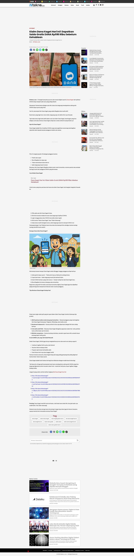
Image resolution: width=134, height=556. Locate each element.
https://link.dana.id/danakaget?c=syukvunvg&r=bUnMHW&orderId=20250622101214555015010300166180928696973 (56, 377)
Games (67, 5)
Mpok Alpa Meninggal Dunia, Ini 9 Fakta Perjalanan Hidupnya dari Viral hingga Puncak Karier (96, 147)
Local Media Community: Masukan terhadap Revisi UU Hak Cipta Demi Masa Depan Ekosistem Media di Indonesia (96, 60)
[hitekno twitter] (98, 5)
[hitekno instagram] (102, 5)
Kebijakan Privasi (79, 550)
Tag (55, 416)
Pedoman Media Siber (68, 550)
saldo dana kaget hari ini (70, 421)
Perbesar (77, 54)
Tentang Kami (57, 550)
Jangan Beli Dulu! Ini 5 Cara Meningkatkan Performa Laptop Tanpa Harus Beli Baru (96, 115)
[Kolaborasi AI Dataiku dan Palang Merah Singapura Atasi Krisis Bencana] (39, 504)
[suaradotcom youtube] (100, 5)
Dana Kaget (70, 99)
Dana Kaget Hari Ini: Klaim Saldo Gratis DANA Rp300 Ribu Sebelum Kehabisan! (54, 181)
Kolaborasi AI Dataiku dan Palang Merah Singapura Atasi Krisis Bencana (64, 497)
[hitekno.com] (37, 6)
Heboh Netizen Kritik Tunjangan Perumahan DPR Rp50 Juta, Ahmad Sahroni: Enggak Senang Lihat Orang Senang (96, 131)
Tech (82, 5)
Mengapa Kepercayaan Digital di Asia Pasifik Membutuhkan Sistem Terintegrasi (64, 511)
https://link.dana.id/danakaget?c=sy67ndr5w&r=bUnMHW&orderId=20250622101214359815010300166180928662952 (56, 384)
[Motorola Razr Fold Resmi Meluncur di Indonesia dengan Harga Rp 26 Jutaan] (84, 79)
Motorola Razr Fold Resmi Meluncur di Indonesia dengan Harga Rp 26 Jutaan (96, 76)
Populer (83, 48)
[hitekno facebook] (96, 5)
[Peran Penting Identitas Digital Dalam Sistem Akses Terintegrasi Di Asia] (39, 545)
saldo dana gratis (48, 421)
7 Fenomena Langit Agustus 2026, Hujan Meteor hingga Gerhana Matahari (96, 84)
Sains (72, 5)
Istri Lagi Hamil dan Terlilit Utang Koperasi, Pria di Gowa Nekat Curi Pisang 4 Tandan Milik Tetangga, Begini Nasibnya (96, 123)
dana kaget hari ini (37, 421)
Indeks (88, 5)
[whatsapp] (43, 50)
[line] (37, 50)
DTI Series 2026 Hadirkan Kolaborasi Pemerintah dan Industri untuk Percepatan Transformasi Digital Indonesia (96, 68)
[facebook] (30, 50)
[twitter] (34, 50)
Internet (53, 5)
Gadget (60, 5)
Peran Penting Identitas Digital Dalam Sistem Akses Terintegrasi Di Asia (64, 538)
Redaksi (45, 550)
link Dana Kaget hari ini (59, 372)
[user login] (94, 6)
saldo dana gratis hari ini (54, 424)
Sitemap (87, 550)
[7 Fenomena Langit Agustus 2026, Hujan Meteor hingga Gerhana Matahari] (84, 87)
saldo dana (58, 421)
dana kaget (35, 418)
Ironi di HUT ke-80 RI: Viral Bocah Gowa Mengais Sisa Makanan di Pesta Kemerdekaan (96, 139)
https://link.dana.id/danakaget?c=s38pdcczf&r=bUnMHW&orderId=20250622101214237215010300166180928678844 (56, 390)
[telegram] (40, 50)
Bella (30, 42)
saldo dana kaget (44, 418)
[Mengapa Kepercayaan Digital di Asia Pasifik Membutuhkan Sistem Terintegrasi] (39, 518)
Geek (77, 5)
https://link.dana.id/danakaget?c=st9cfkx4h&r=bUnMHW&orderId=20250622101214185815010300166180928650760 (56, 397)
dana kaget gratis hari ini (57, 418)
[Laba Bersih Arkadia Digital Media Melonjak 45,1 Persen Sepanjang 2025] (39, 531)
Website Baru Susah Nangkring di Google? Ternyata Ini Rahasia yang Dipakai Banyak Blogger (63, 484)
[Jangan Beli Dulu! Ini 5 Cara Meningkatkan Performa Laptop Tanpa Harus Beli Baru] (84, 117)
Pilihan (83, 111)
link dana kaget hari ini (71, 418)
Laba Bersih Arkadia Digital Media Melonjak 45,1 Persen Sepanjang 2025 (64, 525)
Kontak (50, 550)
